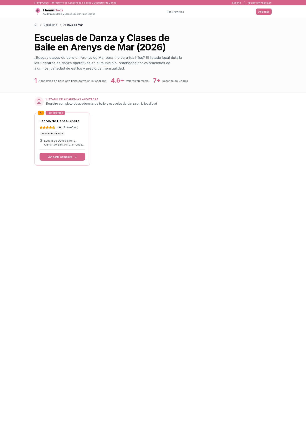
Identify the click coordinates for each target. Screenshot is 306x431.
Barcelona (50, 24)
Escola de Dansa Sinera (60, 121)
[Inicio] (35, 24)
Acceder (263, 11)
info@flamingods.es (260, 2)
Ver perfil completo (59, 156)
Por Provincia (175, 11)
